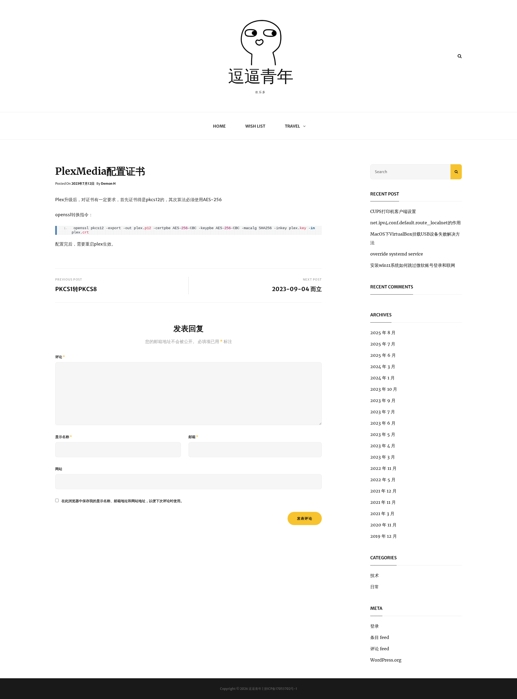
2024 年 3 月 (382, 366)
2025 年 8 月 (383, 332)
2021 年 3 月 (382, 513)
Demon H (108, 183)
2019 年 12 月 (383, 536)
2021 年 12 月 (383, 491)
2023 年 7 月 (382, 411)
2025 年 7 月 (382, 344)
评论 (60, 357)
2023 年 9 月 (383, 400)
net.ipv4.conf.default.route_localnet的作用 (415, 222)
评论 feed (379, 648)
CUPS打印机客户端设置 (393, 211)
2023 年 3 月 (382, 457)
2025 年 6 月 (383, 355)
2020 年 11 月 (383, 524)
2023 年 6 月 (383, 423)
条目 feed (379, 637)
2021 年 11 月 (383, 502)
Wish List (255, 126)
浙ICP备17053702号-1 (280, 689)
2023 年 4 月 (382, 445)
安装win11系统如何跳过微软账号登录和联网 (412, 265)
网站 (58, 469)
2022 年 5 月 (383, 479)
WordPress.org (385, 660)
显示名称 (63, 437)
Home (219, 126)
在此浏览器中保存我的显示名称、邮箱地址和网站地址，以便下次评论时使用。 (122, 501)
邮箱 (193, 437)
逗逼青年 (260, 78)
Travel (292, 126)
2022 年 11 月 (383, 468)
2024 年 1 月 (382, 377)
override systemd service (396, 254)
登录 (374, 626)
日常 (374, 586)
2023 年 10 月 (383, 389)
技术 (374, 575)
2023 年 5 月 (382, 434)
